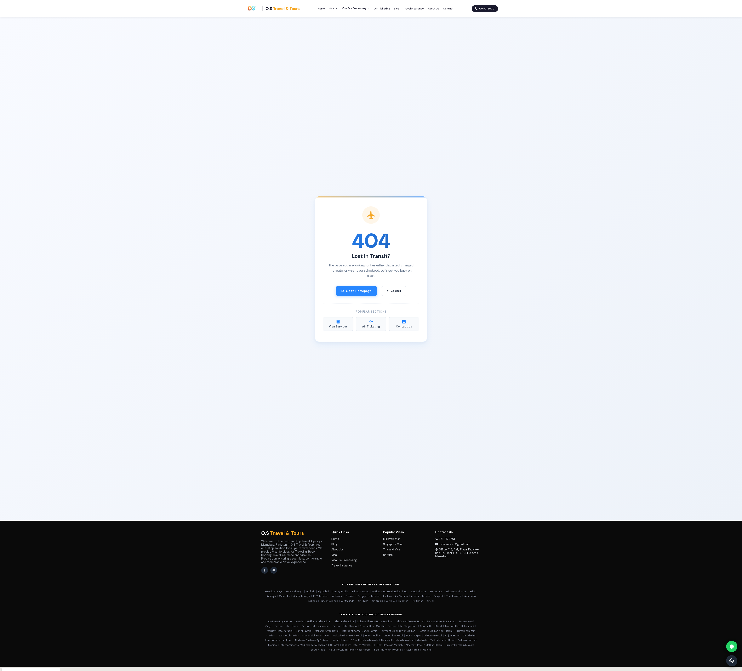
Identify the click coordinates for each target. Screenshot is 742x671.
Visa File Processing (354, 8)
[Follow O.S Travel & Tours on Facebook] (264, 570)
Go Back (396, 290)
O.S (282, 533)
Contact (448, 8)
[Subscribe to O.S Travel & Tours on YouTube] (273, 570)
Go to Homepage (359, 291)
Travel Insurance (413, 8)
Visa (331, 8)
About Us (433, 8)
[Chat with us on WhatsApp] (731, 646)
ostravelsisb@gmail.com (454, 544)
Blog (396, 8)
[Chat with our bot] (731, 660)
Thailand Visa (391, 549)
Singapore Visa (392, 544)
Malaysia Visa (391, 539)
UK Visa (388, 555)
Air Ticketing (382, 8)
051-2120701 (447, 539)
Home (321, 8)
